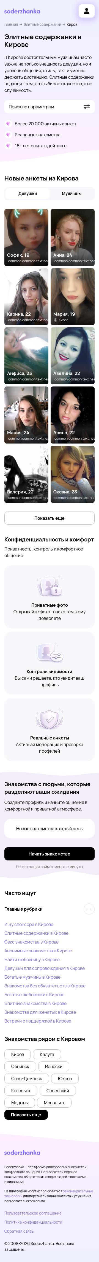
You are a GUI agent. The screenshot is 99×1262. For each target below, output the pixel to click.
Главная (11, 24)
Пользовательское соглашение (33, 1213)
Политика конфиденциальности (33, 1222)
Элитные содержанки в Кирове (36, 933)
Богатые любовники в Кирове (34, 995)
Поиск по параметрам (31, 107)
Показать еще (49, 518)
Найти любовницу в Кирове (32, 959)
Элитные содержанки (42, 24)
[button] (17, 1054)
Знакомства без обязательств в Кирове (45, 986)
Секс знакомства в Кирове (31, 942)
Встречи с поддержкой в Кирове (37, 1021)
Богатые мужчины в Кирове (32, 977)
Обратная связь (19, 1231)
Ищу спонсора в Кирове (28, 924)
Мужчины (71, 193)
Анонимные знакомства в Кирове (38, 951)
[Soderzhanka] (22, 11)
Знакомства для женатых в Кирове (40, 1012)
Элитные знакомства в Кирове (35, 1003)
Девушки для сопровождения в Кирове (44, 968)
